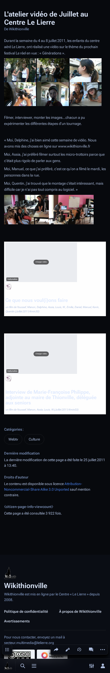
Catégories (13, 429)
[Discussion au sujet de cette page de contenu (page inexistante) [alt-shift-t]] (91, 650)
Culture (34, 439)
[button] (41, 262)
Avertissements (17, 621)
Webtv (13, 439)
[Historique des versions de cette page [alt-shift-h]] (79, 650)
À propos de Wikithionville (80, 611)
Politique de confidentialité (26, 611)
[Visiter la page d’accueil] (8, 666)
